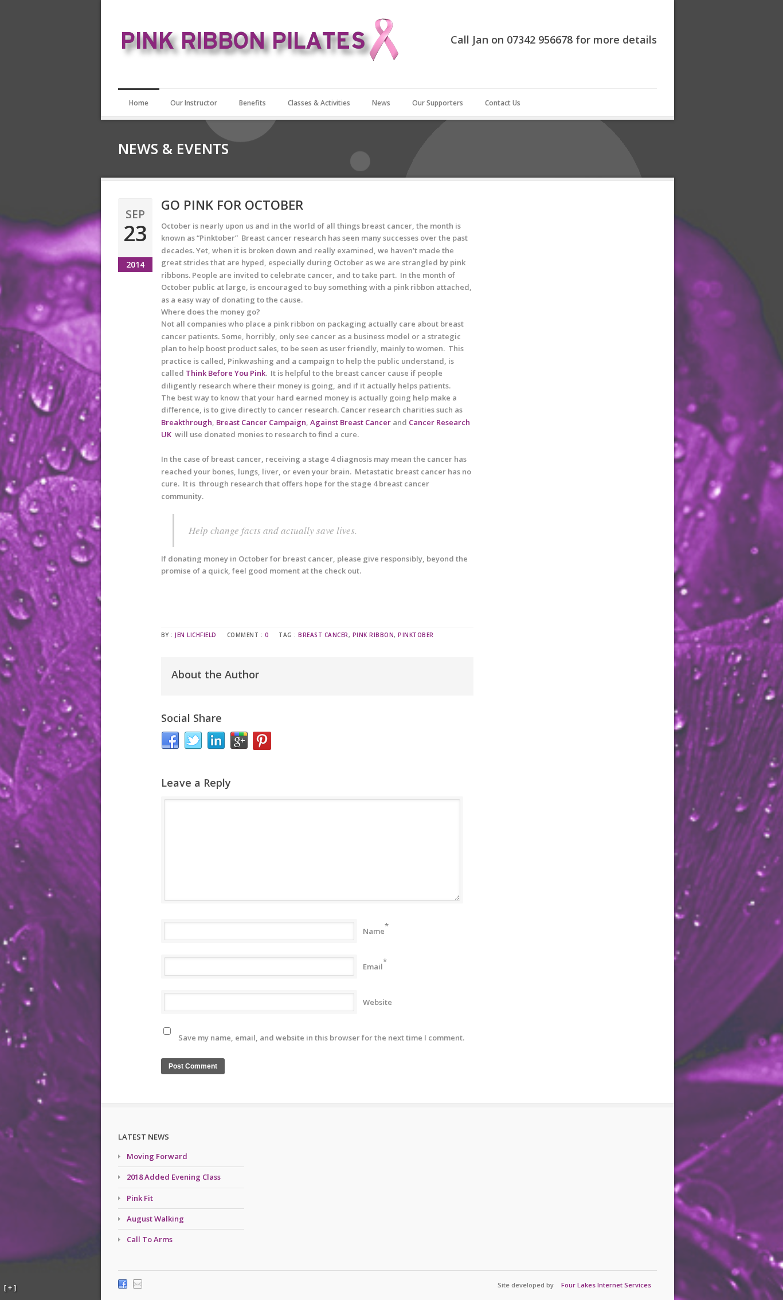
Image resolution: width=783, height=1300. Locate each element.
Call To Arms (150, 1239)
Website (377, 1002)
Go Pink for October (232, 204)
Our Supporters (437, 103)
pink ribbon (373, 635)
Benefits (252, 103)
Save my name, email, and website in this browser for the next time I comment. (321, 1037)
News (381, 103)
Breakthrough (186, 422)
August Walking (155, 1218)
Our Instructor (193, 103)
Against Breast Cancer (350, 422)
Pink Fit (140, 1198)
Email (373, 966)
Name (374, 931)
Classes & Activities (319, 103)
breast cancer (323, 635)
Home (138, 103)
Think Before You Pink (225, 373)
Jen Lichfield (196, 635)
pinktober (416, 635)
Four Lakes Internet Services (606, 1285)
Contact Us (502, 103)
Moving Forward (157, 1156)
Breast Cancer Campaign (261, 422)
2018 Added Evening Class (174, 1177)
